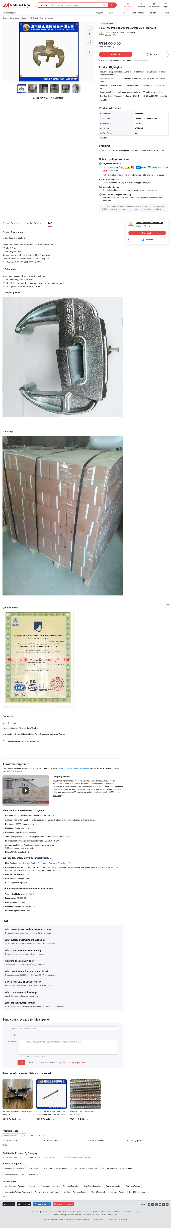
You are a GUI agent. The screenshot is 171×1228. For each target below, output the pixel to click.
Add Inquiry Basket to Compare (49, 97)
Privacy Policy (124, 1219)
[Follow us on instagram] (156, 1204)
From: (14, 1028)
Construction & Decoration (20, 18)
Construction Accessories (43, 18)
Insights (138, 1212)
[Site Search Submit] (112, 5)
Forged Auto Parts (65, 863)
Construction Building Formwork (17, 1192)
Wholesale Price (100, 1212)
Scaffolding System (134, 1140)
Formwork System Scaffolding (46, 1192)
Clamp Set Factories (70, 1186)
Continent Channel (114, 1212)
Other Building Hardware (14, 1168)
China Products (47, 1212)
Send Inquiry (115, 54)
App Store (9, 1204)
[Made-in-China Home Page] (16, 5)
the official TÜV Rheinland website (75, 768)
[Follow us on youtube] (160, 1204)
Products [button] (43, 5)
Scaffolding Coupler (10, 1140)
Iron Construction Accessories (85, 1168)
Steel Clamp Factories (92, 1186)
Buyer (111, 13)
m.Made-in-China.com (91, 1215)
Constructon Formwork (47, 863)
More (5, 1196)
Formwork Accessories (53, 1140)
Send (21, 1062)
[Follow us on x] (152, 1204)
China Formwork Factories (15, 1186)
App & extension (138, 13)
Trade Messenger (42, 1204)
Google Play (24, 1204)
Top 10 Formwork (98, 1192)
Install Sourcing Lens (65, 1204)
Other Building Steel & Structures (55, 1168)
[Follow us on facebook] (149, 1204)
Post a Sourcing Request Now (72, 1062)
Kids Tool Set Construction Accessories (117, 1168)
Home (5, 18)
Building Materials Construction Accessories (22, 1174)
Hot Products (34, 1212)
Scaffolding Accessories (95, 1140)
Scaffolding (32, 863)
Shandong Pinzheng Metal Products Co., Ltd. (122, 32)
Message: (12, 1041)
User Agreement (99, 1219)
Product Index (128, 1212)
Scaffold (22, 863)
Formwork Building (133, 1186)
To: (15, 1035)
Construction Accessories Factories (44, 1186)
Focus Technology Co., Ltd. (68, 1219)
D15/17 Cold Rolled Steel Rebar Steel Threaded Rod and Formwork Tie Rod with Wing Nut (50, 1114)
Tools (5, 1145)
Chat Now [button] (153, 54)
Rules (167, 13)
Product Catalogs (38, 1135)
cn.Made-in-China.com (109, 1215)
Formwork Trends (117, 1192)
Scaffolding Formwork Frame (75, 1192)
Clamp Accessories (113, 1186)
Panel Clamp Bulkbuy (137, 1192)
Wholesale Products (85, 1212)
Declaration (112, 1219)
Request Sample (140, 60)
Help (124, 13)
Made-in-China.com (74, 1215)
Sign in (165, 6)
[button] (105, 5)
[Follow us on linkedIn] (167, 1204)
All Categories (11, 13)
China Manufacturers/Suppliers (65, 1212)
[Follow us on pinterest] (163, 1204)
